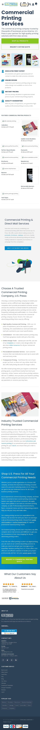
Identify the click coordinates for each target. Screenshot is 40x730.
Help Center (4, 672)
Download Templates (7, 685)
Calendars (4, 125)
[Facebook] (3, 660)
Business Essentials (26, 702)
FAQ (2, 676)
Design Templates (6, 687)
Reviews (3, 690)
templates (10, 343)
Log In (2, 692)
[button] (36, 4)
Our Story (4, 681)
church (14, 445)
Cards (16, 705)
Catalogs (11, 705)
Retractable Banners (27, 186)
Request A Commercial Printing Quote (19, 560)
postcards (8, 235)
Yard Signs (4, 197)
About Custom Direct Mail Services (18, 248)
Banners (4, 172)
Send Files (4, 674)
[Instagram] (11, 660)
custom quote (27, 553)
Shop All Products (20, 41)
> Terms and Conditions (25, 719)
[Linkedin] (16, 660)
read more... (4, 625)
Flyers (29, 705)
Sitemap (3, 683)
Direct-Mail (23, 705)
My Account (4, 670)
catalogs (20, 235)
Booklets (10, 702)
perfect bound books (19, 522)
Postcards (24, 150)
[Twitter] (7, 660)
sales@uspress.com (6, 652)
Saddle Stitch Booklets (28, 139)
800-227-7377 (5, 648)
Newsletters (25, 161)
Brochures (4, 161)
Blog (2, 679)
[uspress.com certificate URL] (20, 598)
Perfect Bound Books (8, 150)
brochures (14, 235)
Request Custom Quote (20, 47)
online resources (14, 345)
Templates (12, 708)
